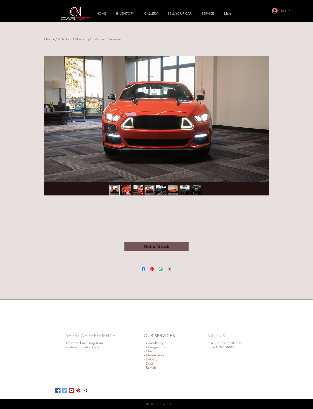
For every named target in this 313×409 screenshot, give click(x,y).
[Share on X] (169, 269)
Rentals (151, 367)
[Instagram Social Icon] (85, 390)
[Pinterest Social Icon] (78, 390)
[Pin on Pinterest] (152, 269)
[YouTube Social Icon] (71, 390)
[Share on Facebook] (143, 269)
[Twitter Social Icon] (64, 390)
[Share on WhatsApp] (161, 269)
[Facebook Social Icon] (57, 390)
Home (49, 39)
